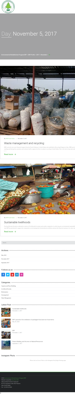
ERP (13, 330)
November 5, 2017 (22, 138)
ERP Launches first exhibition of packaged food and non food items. (33, 319)
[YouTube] (12, 274)
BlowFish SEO (15, 380)
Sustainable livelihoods (17, 222)
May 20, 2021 (16, 321)
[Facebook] (3, 274)
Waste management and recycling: (24, 143)
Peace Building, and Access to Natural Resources (27, 341)
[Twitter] (7, 274)
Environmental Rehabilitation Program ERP (15, 378)
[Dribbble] (21, 274)
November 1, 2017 (17, 332)
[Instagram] (17, 274)
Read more (9, 154)
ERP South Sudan (10, 138)
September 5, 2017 (17, 343)
